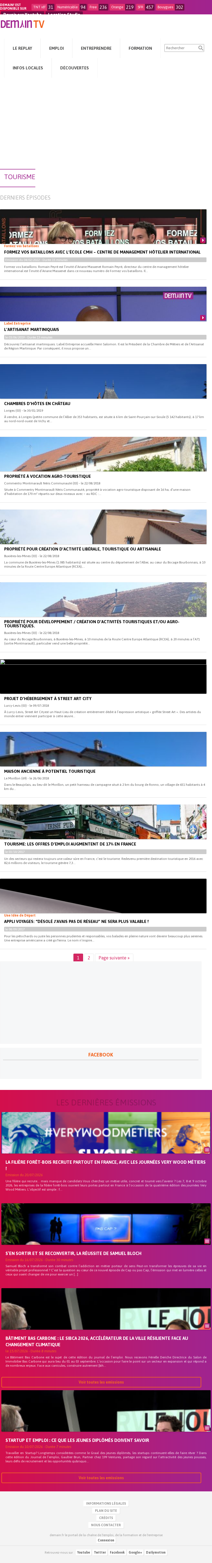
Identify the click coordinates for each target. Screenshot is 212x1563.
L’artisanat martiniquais (31, 329)
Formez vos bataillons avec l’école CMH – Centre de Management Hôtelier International (102, 252)
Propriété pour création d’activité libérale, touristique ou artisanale (82, 549)
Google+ (135, 1552)
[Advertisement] (106, 120)
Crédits (106, 1518)
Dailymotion (156, 1552)
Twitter (100, 1552)
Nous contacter (106, 1525)
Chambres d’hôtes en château (37, 403)
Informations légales (106, 1503)
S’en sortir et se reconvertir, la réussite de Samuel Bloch (73, 1253)
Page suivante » (114, 957)
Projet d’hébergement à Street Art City (47, 698)
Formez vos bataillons (21, 246)
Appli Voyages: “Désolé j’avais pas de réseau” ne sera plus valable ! (76, 921)
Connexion (106, 1540)
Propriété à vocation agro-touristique (47, 476)
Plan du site (106, 1511)
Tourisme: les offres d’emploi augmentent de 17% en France (70, 844)
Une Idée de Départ (20, 915)
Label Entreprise (17, 323)
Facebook (117, 1552)
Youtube (83, 1552)
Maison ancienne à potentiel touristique (50, 771)
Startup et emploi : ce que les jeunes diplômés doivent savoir (77, 1440)
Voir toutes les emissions (101, 1382)
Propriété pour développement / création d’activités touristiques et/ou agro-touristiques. (91, 623)
